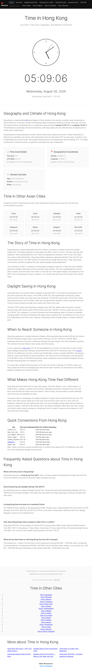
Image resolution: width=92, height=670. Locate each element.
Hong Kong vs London (46, 2)
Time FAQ (83, 2)
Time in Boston (46, 622)
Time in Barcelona (46, 595)
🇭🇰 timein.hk (4, 4)
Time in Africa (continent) (46, 631)
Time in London (46, 613)
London (79, 351)
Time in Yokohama (50, 5)
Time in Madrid (46, 611)
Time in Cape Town (46, 604)
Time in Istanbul (46, 620)
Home (11, 2)
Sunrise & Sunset (61, 2)
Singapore (11, 442)
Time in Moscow (63, 5)
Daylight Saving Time (30, 2)
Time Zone (19, 2)
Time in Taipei (26, 5)
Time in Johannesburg (46, 608)
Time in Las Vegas (46, 615)
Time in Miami (46, 618)
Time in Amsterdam (46, 624)
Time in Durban (46, 606)
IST (27, 120)
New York (26, 348)
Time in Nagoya (37, 5)
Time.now (57, 580)
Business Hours (73, 2)
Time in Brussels (46, 597)
